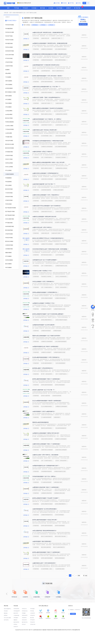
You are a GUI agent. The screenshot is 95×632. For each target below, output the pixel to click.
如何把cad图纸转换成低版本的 (61, 59)
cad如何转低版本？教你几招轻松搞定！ (42, 541)
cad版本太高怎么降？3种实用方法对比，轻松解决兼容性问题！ (48, 32)
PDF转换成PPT (17, 610)
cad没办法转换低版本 (59, 514)
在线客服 (73, 613)
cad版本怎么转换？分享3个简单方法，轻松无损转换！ (45, 454)
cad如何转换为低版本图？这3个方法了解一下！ (44, 184)
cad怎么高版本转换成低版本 (60, 49)
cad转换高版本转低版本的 (46, 471)
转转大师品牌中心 (7, 608)
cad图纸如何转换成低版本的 (46, 59)
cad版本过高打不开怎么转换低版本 (47, 211)
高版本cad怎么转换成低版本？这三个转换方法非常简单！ (46, 335)
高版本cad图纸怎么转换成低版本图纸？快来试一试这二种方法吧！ (48, 162)
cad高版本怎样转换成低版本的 (61, 298)
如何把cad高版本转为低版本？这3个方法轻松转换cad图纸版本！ (48, 314)
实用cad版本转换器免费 (60, 135)
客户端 (78, 3)
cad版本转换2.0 (57, 417)
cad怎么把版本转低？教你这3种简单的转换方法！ (44, 530)
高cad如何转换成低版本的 (61, 428)
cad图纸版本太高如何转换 (46, 493)
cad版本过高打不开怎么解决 (61, 211)
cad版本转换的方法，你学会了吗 (62, 124)
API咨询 (64, 3)
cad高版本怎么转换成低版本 (46, 49)
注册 (88, 3)
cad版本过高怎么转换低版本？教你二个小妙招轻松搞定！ (46, 444)
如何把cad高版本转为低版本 (61, 319)
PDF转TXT (16, 626)
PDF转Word (35, 24)
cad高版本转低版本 (57, 330)
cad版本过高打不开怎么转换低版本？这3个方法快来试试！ (46, 205)
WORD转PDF (24, 615)
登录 (84, 3)
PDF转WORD (16, 608)
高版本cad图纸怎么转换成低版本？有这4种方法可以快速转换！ (48, 108)
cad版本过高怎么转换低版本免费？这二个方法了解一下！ (46, 86)
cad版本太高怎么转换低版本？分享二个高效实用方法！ (46, 195)
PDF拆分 (15, 624)
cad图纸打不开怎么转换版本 (46, 244)
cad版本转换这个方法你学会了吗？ (47, 124)
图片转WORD (16, 622)
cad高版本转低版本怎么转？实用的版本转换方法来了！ (46, 465)
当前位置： (6, 12)
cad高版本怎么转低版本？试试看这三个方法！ (43, 303)
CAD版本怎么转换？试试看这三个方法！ (42, 270)
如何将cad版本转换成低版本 (46, 81)
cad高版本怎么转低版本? (46, 309)
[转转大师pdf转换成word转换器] (9, 4)
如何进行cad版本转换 (45, 395)
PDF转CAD (24, 608)
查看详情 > (84, 35)
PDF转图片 (32, 608)
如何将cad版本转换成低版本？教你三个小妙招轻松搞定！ (46, 379)
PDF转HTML (32, 624)
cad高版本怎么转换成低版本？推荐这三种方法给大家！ (46, 433)
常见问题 (5, 610)
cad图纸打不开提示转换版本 (60, 244)
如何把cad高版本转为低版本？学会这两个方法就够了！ (46, 498)
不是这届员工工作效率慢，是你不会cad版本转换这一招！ (62, 157)
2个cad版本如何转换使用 (46, 417)
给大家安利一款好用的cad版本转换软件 (61, 222)
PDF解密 (24, 613)
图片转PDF (16, 613)
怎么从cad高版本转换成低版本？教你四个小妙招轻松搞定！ (47, 400)
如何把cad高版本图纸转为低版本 (47, 319)
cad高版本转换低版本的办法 (46, 514)
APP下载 (71, 3)
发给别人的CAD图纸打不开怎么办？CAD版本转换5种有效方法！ (48, 238)
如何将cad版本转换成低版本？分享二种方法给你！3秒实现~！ (47, 75)
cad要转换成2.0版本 (58, 482)
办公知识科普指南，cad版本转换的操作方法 (47, 135)
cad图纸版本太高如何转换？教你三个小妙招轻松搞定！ (46, 487)
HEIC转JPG (24, 619)
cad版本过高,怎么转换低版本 (61, 92)
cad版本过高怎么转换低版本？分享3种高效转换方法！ (45, 173)
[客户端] (93, 306)
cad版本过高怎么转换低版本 (61, 179)
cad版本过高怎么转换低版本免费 (47, 92)
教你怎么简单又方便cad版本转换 (61, 536)
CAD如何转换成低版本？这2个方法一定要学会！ (44, 476)
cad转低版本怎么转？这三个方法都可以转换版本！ (45, 259)
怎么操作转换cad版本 (60, 568)
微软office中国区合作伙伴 (25, 3)
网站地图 (74, 629)
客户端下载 (6, 619)
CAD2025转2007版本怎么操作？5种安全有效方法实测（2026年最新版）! (50, 249)
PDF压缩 (43, 24)
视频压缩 (15, 619)
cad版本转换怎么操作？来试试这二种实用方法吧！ (45, 130)
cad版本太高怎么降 (45, 38)
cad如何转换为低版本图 (46, 189)
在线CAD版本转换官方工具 (19, 12)
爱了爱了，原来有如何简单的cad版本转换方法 (62, 287)
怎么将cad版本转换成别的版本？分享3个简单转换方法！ (46, 357)
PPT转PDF (32, 619)
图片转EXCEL (25, 622)
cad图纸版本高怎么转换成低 (61, 114)
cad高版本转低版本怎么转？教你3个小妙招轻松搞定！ (45, 346)
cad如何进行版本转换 (56, 395)
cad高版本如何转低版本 (46, 330)
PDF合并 (51, 24)
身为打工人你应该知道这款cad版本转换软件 (62, 276)
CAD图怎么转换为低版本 (58, 189)
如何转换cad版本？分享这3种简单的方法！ (43, 368)
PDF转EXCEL (25, 610)
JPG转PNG (24, 617)
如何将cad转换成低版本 (60, 81)
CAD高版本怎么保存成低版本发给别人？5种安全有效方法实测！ (48, 140)
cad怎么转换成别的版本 (60, 363)
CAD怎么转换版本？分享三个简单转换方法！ (43, 281)
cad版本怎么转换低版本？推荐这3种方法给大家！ (44, 216)
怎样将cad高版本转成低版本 (46, 298)
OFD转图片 (16, 617)
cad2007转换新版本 (60, 254)
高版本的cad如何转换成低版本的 (40, 422)
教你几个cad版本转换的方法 (58, 70)
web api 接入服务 (7, 617)
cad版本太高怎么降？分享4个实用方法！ (42, 227)
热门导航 (57, 3)
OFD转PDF (32, 615)
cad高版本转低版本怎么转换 (61, 265)
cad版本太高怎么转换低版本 (46, 200)
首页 (8, 8)
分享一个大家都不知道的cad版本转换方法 (47, 157)
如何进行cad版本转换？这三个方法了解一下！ (43, 389)
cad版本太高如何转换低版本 (60, 200)
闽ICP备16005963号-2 (67, 629)
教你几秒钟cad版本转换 (46, 547)
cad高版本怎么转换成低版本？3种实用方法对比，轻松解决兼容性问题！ (50, 43)
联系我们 (5, 615)
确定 (86, 575)
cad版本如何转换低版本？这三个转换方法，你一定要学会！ (47, 119)
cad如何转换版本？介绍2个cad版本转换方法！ (43, 411)
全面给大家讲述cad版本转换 (46, 222)
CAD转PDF (32, 613)
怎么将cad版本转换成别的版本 (47, 363)
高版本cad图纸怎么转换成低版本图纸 (47, 114)
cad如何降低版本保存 (45, 70)
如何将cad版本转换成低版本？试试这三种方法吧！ (45, 519)
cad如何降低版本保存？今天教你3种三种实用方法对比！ (46, 65)
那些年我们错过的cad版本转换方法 (47, 254)
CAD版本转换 (36, 38)
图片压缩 (32, 617)
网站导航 (78, 629)
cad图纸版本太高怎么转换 (59, 493)
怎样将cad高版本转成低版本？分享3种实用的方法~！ (45, 292)
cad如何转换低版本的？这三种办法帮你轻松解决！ (45, 509)
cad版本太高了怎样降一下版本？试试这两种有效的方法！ (46, 97)
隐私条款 (5, 613)
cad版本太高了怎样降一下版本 (58, 38)
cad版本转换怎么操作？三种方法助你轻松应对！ (44, 563)
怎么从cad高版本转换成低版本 (47, 406)
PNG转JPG (32, 622)
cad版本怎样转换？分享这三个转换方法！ (42, 151)
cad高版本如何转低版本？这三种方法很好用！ (43, 324)
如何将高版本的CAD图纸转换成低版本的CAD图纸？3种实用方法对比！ (50, 54)
